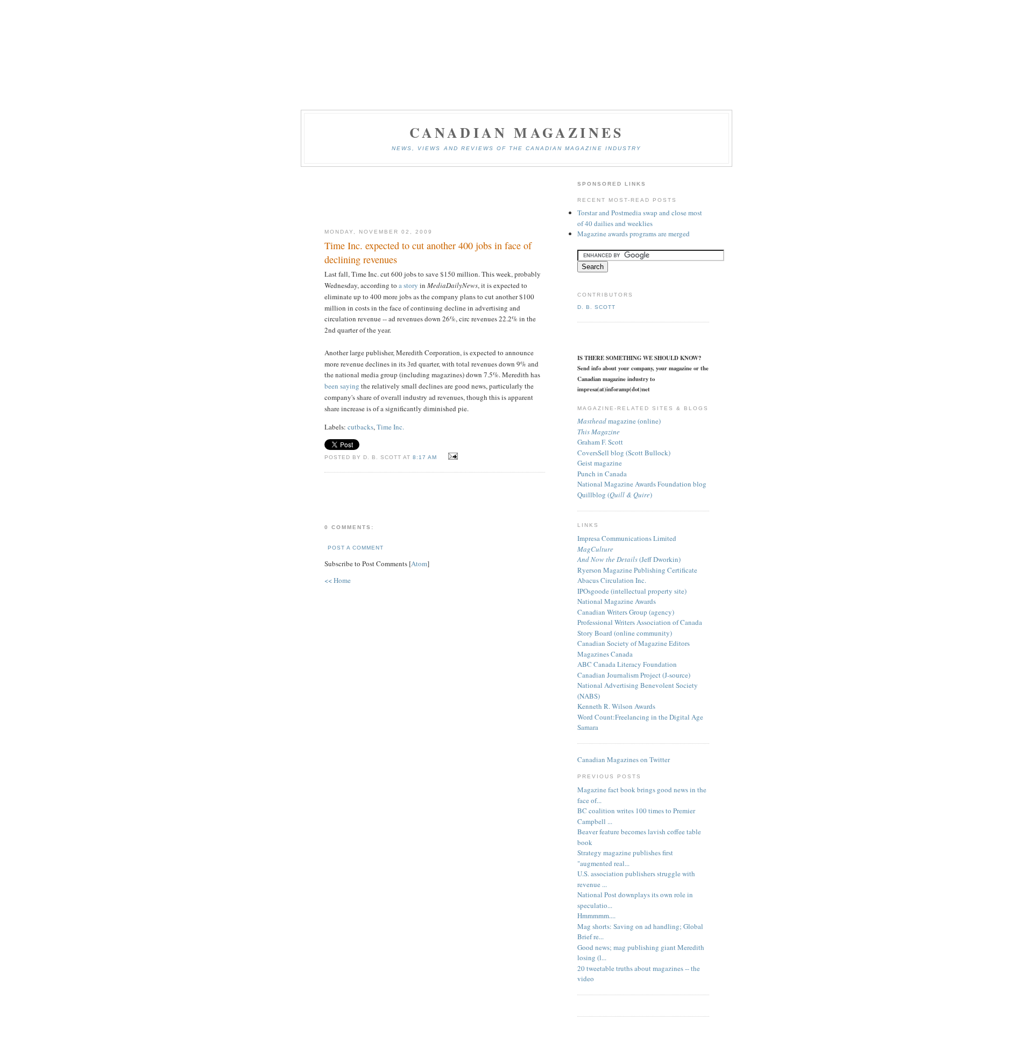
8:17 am (426, 457)
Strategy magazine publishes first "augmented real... (625, 858)
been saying (341, 386)
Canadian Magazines (516, 132)
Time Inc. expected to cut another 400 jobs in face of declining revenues (428, 252)
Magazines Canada (605, 654)
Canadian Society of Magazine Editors (633, 643)
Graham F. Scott (600, 442)
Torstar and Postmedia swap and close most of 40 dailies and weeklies (639, 218)
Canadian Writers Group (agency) (625, 612)
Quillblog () (614, 494)
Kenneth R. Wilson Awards (616, 706)
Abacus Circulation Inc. (611, 580)
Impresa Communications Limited (626, 538)
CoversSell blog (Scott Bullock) (623, 452)
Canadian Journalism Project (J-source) (633, 675)
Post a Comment (356, 548)
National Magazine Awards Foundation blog (641, 484)
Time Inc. (390, 427)
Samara (587, 727)
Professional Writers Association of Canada (639, 622)
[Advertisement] (435, 198)
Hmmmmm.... (596, 915)
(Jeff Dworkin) (629, 559)
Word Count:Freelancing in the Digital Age (640, 717)
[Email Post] (451, 456)
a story (408, 285)
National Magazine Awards (616, 601)
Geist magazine (599, 463)
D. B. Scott (596, 307)
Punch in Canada (602, 473)
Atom (419, 563)
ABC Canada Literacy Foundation (627, 664)
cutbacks (360, 427)
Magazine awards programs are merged (633, 233)
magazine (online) (619, 421)
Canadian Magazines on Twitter (623, 759)
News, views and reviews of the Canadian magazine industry (516, 148)
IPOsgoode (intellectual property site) (632, 591)
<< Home (337, 580)
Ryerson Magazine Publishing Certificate (637, 570)
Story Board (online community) (624, 633)
